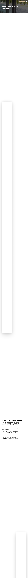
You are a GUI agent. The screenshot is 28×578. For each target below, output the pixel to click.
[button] (26, 1)
